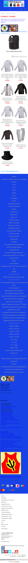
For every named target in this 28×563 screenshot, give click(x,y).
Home (2, 496)
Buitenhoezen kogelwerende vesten (14, 252)
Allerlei (14, 261)
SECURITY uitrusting (14, 220)
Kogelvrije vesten (5, 504)
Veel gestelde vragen (6, 518)
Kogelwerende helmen (7, 508)
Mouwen (14, 209)
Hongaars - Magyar (14, 326)
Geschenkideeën (14, 263)
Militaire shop (4, 510)
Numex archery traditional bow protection (12, 447)
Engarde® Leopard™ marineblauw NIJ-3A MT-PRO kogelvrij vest (14, 360)
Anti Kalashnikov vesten (14, 203)
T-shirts (14, 184)
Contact (3, 526)
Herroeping (4, 528)
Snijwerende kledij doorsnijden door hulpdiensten (14, 296)
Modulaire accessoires (14, 225)
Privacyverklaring (21, 556)
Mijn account (4, 524)
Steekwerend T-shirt (6, 516)
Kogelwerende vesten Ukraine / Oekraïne (14, 320)
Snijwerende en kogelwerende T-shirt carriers (14, 307)
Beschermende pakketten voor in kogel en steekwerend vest (14, 257)
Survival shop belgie (14, 233)
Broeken (14, 193)
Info (2, 522)
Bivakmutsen (14, 214)
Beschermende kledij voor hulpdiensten (14, 299)
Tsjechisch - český (14, 331)
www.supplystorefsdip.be (7, 417)
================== (14, 274)
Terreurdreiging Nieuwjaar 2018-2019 (14, 293)
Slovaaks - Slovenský (14, 328)
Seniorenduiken (5, 432)
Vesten (14, 195)
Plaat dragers (14, 198)
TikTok (13, 553)
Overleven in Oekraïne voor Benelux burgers (14, 318)
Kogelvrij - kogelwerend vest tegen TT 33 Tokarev (14, 304)
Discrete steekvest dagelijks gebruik (14, 369)
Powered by (14, 561)
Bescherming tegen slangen (14, 247)
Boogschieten (14, 239)
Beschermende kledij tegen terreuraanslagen (14, 315)
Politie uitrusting (5, 512)
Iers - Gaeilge (14, 345)
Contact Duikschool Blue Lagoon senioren (11, 438)
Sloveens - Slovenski (14, 334)
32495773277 (6, 541)
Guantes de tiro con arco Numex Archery (11, 450)
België (19, 441)
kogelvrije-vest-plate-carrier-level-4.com (11, 477)
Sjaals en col (14, 217)
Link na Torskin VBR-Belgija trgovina (10, 171)
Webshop (3, 502)
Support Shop (14, 353)
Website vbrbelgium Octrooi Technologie (14, 277)
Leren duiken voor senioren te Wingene (11, 436)
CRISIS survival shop (14, 236)
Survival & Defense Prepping (14, 231)
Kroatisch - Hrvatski (14, 337)
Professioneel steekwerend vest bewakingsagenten (14, 366)
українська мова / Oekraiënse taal (14, 350)
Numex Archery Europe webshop (9, 441)
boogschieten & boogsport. (7, 443)
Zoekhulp (14, 364)
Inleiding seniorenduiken (7, 433)
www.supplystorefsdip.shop (8, 418)
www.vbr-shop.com (6, 415)
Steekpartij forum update (14, 309)
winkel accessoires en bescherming (9, 442)
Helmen (14, 201)
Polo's (14, 187)
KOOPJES (14, 176)
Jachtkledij (14, 242)
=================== (14, 323)
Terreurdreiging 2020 (14, 288)
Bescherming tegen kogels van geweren (14, 372)
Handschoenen (14, 212)
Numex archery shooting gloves (9, 445)
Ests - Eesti (14, 342)
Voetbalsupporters (14, 250)
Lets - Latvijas (14, 339)
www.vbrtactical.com (6, 408)
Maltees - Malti (14, 347)
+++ (14, 356)
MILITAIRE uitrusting (14, 223)
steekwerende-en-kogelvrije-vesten (10, 420)
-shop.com (3, 421)
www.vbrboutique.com (7, 412)
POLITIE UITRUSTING (14, 206)
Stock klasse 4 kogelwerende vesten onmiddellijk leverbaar (14, 181)
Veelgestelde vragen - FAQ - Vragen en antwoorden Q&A (14, 267)
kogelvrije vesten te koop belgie (14, 301)
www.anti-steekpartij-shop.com (9, 406)
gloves (2, 448)
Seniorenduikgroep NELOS (7, 435)
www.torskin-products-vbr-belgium (10, 423)
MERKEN (14, 271)
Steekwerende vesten (6, 514)
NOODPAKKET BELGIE (14, 228)
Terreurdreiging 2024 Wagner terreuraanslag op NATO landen (14, 284)
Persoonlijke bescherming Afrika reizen (14, 244)
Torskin (14, 190)
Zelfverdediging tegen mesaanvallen (14, 290)
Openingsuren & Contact (7, 500)
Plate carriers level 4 (6, 506)
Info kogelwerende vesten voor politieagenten (14, 312)
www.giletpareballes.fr (7, 414)
